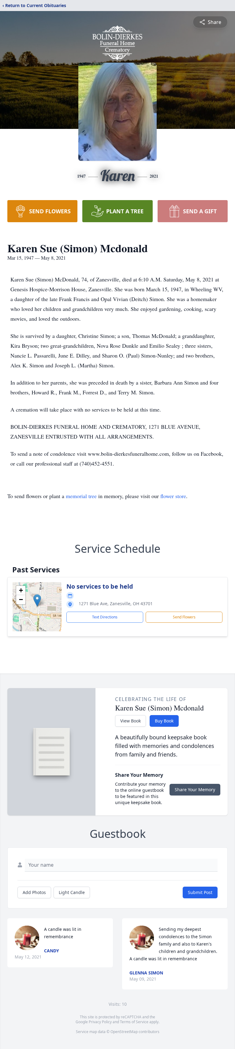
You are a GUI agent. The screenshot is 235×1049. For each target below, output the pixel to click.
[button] (37, 600)
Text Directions (105, 617)
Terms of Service (134, 1021)
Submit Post (200, 892)
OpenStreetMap (124, 1031)
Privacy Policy (100, 1021)
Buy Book (164, 721)
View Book (130, 721)
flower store (173, 496)
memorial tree (81, 496)
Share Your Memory (195, 789)
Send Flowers (184, 617)
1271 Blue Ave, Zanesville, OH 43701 (116, 603)
